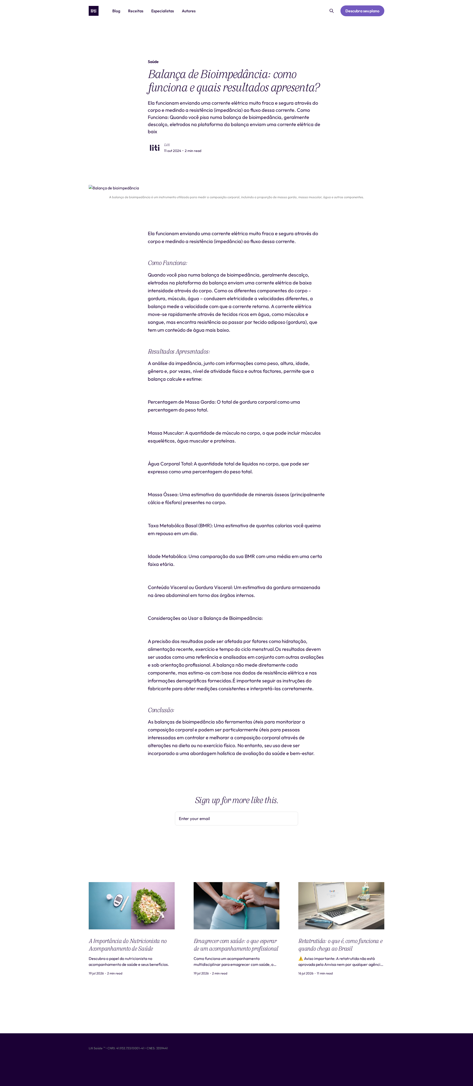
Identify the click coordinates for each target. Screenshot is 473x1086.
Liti (167, 145)
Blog (116, 10)
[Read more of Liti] (155, 148)
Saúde (153, 61)
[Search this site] (332, 11)
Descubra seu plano (362, 10)
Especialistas (162, 10)
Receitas (135, 10)
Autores (189, 10)
